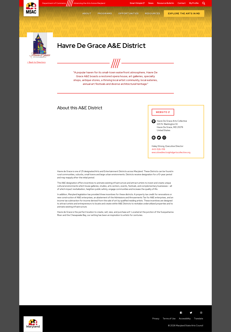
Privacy (155, 318)
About (86, 13)
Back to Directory (36, 62)
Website (162, 113)
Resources (152, 13)
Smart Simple (136, 3)
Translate (198, 318)
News (151, 3)
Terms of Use (169, 318)
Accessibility (185, 318)
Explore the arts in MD (184, 13)
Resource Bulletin (165, 3)
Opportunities (128, 13)
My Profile (194, 3)
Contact (182, 3)
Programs (105, 13)
